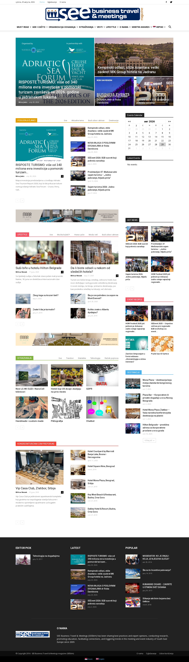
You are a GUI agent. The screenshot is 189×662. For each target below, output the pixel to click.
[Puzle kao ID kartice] (162, 343)
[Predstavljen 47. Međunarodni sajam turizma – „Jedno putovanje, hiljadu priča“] (78, 175)
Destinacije (113, 120)
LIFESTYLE (111, 27)
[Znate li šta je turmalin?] (23, 313)
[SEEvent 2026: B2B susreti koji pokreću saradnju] (153, 91)
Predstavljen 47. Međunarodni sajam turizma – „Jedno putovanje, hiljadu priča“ (102, 175)
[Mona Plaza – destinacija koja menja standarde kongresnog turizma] (133, 383)
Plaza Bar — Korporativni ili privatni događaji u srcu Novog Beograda (158, 398)
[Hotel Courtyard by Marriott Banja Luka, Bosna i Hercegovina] (78, 455)
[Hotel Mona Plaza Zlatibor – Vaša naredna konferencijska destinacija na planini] (133, 413)
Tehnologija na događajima (46, 556)
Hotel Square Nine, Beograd (101, 466)
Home (42, 2)
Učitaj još (148, 440)
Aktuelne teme (77, 120)
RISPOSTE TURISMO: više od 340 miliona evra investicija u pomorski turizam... (39, 168)
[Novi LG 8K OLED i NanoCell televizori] (32, 375)
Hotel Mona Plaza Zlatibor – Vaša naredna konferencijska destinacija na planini (157, 413)
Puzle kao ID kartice (160, 354)
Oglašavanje (52, 2)
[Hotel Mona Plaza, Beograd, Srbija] (78, 484)
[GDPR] (102, 375)
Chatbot (90, 421)
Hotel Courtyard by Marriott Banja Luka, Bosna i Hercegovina (101, 454)
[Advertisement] (149, 192)
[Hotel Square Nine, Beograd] (78, 470)
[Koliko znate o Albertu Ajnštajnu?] (78, 313)
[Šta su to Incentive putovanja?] (133, 574)
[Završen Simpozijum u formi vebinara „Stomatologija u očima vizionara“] (137, 343)
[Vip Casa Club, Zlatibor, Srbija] (39, 467)
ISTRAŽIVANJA (86, 27)
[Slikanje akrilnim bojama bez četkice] (133, 602)
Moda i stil (93, 235)
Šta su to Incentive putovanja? (157, 570)
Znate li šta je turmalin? (44, 309)
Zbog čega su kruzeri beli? (45, 295)
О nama (63, 2)
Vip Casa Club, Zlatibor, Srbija (36, 488)
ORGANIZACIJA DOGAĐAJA (62, 27)
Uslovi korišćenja (166, 653)
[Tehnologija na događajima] (23, 559)
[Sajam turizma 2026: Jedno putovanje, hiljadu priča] (78, 190)
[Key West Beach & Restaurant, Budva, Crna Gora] (78, 498)
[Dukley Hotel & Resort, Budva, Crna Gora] (78, 512)
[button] (169, 27)
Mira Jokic (23, 102)
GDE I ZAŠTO (38, 27)
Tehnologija (95, 358)
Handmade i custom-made (30, 421)
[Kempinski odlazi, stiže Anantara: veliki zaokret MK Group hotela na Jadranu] (134, 57)
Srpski (159, 27)
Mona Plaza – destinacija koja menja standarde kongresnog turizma (157, 383)
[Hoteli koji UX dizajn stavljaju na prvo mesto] (67, 375)
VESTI (100, 27)
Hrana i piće (79, 235)
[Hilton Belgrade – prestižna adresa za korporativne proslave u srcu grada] (133, 428)
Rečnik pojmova (111, 358)
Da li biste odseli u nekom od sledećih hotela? (90, 269)
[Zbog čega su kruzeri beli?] (23, 299)
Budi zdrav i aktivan (96, 120)
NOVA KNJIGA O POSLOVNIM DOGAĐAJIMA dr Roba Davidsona (101, 146)
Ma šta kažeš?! (63, 235)
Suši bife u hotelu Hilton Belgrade (38, 268)
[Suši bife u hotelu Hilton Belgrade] (39, 252)
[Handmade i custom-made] (32, 407)
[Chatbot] (102, 407)
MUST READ (23, 27)
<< (129, 121)
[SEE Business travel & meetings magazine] (94, 14)
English (101, 659)
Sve (65, 120)
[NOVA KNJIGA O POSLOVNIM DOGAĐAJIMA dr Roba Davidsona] (114, 91)
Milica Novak (21, 272)
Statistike (82, 358)
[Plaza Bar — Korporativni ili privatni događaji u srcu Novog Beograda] (133, 398)
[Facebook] (166, 2)
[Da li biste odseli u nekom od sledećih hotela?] (94, 252)
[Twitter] (171, 2)
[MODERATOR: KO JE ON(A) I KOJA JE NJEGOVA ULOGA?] (133, 559)
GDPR (89, 389)
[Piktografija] (67, 407)
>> (169, 121)
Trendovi (70, 358)
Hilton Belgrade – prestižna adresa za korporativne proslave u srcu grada (156, 428)
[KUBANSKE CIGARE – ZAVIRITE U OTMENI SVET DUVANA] (132, 588)
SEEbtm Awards (141, 27)
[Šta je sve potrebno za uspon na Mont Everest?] (78, 299)
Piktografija (57, 421)
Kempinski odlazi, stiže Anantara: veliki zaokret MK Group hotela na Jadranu (101, 131)
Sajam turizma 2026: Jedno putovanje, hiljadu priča (136, 277)
